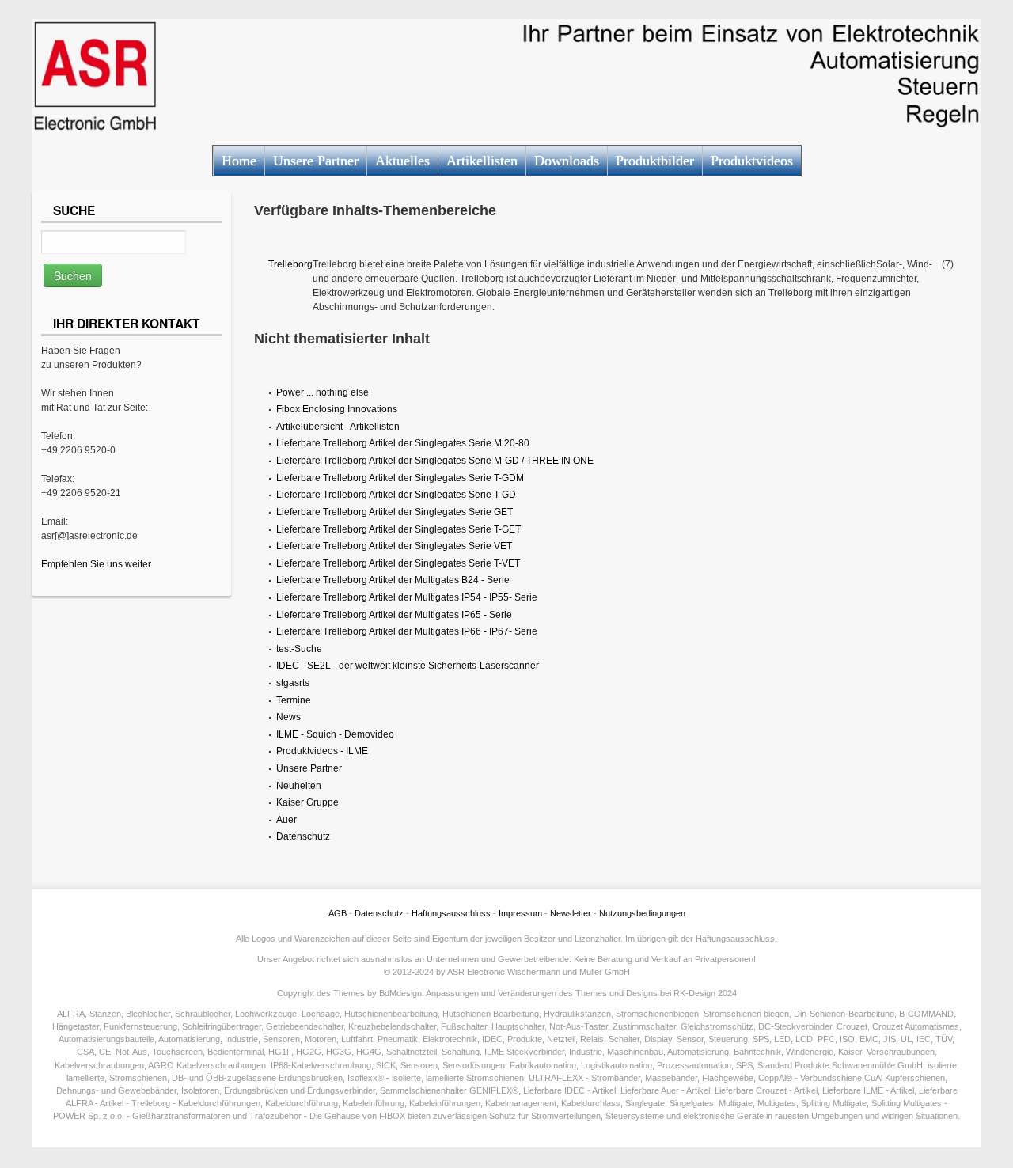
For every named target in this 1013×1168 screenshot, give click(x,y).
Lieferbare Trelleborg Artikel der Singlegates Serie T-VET (398, 563)
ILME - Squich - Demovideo (335, 734)
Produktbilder (655, 161)
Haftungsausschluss (451, 913)
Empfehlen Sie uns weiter (96, 564)
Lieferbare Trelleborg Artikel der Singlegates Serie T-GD (396, 494)
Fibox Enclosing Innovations (336, 409)
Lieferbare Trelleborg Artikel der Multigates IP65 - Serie (394, 614)
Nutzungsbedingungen (642, 913)
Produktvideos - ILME (322, 751)
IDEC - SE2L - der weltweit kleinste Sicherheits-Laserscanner (407, 665)
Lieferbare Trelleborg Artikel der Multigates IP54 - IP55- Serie (406, 597)
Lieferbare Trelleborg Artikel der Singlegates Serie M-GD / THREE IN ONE (435, 460)
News (288, 716)
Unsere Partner (316, 161)
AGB (337, 913)
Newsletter (570, 913)
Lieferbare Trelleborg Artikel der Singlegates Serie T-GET (398, 529)
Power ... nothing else (322, 392)
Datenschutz (303, 836)
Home (239, 161)
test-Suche (299, 648)
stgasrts (292, 682)
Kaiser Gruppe (307, 802)
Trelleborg (290, 264)
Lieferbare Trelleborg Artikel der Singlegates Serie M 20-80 (402, 443)
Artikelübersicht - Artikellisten (338, 426)
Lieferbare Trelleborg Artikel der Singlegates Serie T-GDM (400, 478)
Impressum (520, 913)
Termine (293, 700)
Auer (286, 819)
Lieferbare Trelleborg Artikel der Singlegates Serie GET (394, 512)
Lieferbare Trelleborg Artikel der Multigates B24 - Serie (393, 580)
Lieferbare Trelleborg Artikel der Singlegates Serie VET (394, 546)
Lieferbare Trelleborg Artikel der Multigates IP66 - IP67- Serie (406, 631)
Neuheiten (298, 785)
